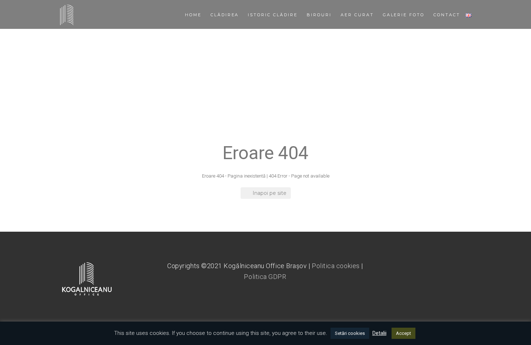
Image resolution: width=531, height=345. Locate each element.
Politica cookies (336, 266)
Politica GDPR (265, 276)
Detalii (379, 333)
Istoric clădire (273, 14)
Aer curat (357, 14)
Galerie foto (404, 14)
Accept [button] (403, 333)
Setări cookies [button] (350, 333)
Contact (446, 14)
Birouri (319, 14)
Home (193, 14)
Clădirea (225, 14)
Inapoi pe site (269, 193)
